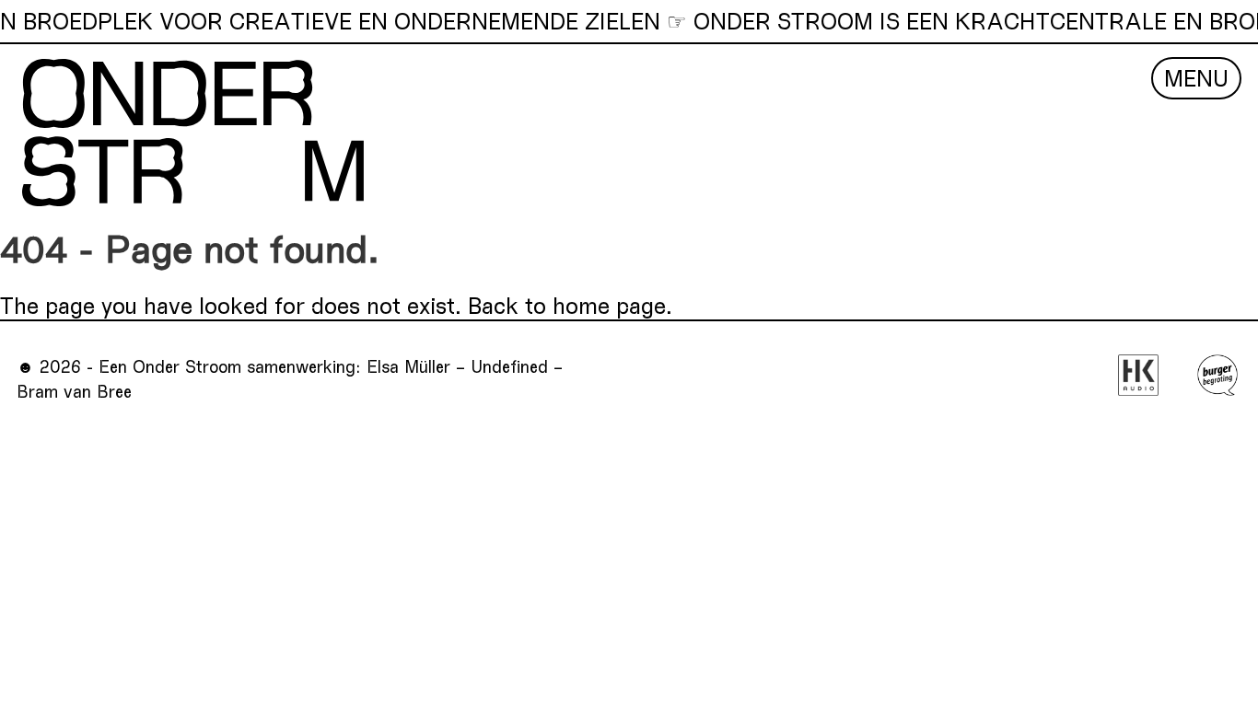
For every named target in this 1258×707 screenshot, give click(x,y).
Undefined (509, 366)
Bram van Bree (74, 391)
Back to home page (567, 305)
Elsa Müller (408, 366)
